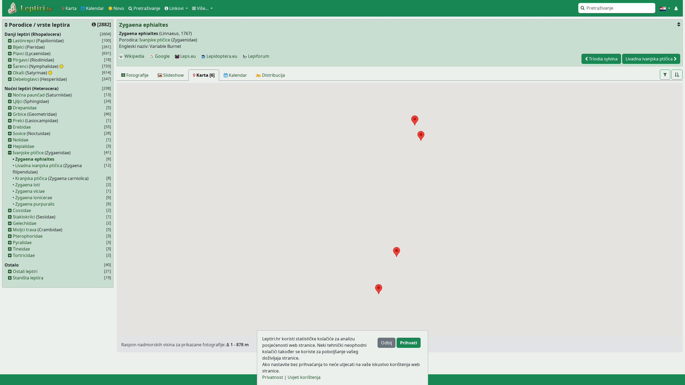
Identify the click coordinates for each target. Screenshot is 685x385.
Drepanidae (25, 108)
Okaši (18, 73)
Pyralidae (22, 242)
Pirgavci (21, 60)
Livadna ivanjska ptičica (38, 165)
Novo (118, 8)
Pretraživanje (146, 8)
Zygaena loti (27, 185)
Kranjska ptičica (31, 178)
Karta (70, 8)
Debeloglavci (26, 79)
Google (162, 56)
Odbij (386, 343)
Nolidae (20, 140)
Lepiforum (258, 56)
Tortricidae (24, 255)
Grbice (19, 114)
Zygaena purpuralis (35, 204)
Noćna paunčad (29, 95)
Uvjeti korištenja (304, 377)
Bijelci (18, 47)
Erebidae (22, 127)
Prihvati (408, 343)
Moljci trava (24, 230)
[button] (664, 8)
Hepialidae (23, 146)
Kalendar (94, 8)
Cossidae (22, 210)
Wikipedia (133, 56)
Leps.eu (187, 56)
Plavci (18, 53)
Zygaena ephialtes (34, 159)
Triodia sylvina (603, 59)
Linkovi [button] (176, 8)
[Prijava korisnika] (676, 8)
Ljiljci (17, 101)
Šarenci (20, 66)
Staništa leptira (28, 278)
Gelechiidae (24, 223)
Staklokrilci (24, 217)
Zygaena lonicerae (33, 198)
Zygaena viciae (30, 191)
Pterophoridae (28, 236)
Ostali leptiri (25, 271)
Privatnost (272, 377)
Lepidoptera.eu (221, 56)
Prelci (18, 121)
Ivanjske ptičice (28, 153)
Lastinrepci (24, 41)
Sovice (19, 133)
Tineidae (21, 249)
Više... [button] (203, 8)
